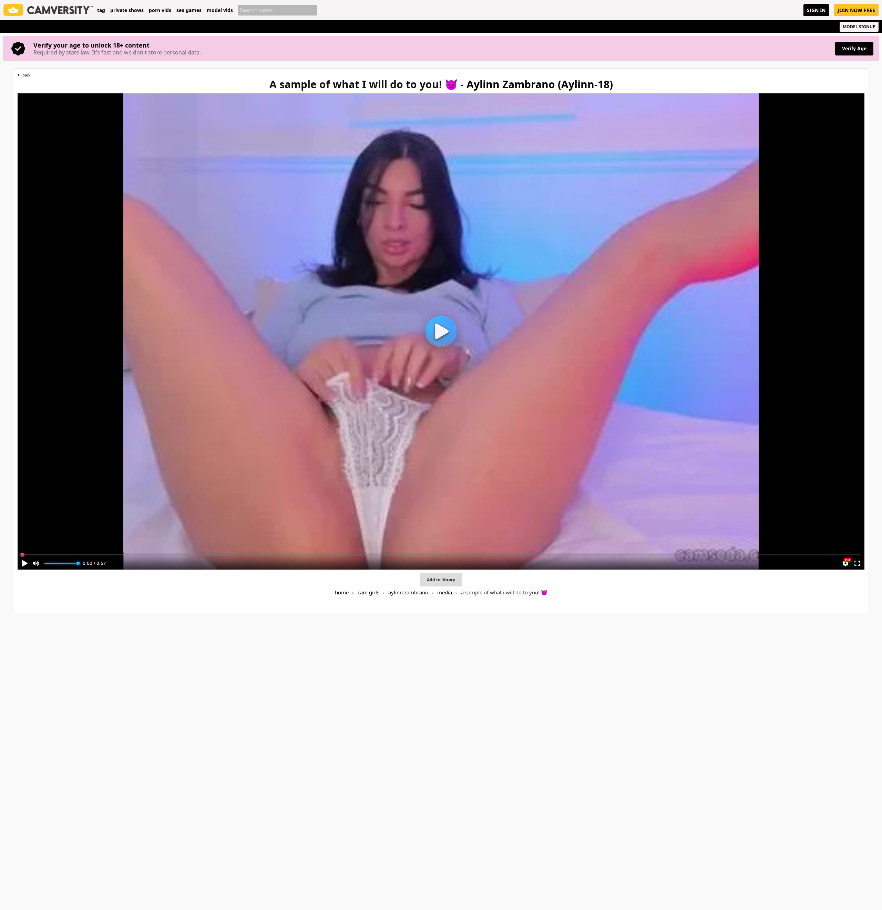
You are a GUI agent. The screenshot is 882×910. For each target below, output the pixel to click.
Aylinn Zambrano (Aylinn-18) (539, 84)
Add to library (441, 580)
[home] (48, 10)
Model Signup (859, 27)
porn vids (160, 10)
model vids (220, 10)
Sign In (816, 10)
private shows (127, 10)
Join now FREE (856, 10)
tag (101, 10)
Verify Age (854, 48)
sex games (189, 10)
